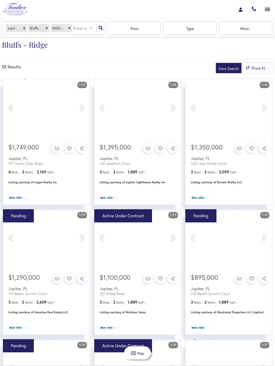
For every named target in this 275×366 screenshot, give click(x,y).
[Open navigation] (267, 9)
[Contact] (57, 148)
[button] (24, 28)
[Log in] (240, 9)
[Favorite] (69, 148)
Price (134, 28)
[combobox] (73, 28)
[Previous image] (10, 107)
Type (190, 28)
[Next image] (82, 107)
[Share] (81, 148)
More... (245, 28)
